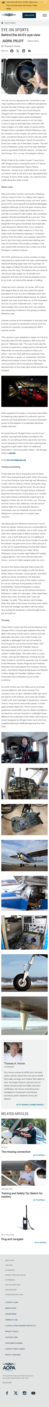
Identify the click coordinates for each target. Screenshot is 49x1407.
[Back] (3, 22)
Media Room (10, 1308)
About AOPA (9, 1260)
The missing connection (16, 1151)
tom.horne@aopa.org (16, 460)
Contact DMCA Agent (15, 1349)
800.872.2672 (7, 1383)
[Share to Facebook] (11, 51)
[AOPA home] (9, 16)
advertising (10, 1314)
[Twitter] (15, 1393)
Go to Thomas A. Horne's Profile (30, 1105)
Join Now (29, 15)
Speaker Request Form (14, 1295)
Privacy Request (13, 1355)
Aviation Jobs (11, 1337)
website (12, 453)
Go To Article (39, 1155)
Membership (10, 1270)
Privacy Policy (12, 1331)
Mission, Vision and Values (15, 1275)
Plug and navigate (12, 1239)
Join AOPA (8, 1265)
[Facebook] (7, 1393)
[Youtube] (33, 1393)
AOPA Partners (11, 1290)
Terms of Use (11, 1320)
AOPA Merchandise (13, 1343)
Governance (10, 1280)
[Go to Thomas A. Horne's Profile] (13, 1060)
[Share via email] (29, 51)
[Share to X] (17, 51)
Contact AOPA (11, 1302)
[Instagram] (24, 1393)
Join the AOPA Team (12, 1285)
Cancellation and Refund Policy (20, 1326)
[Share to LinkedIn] (23, 51)
